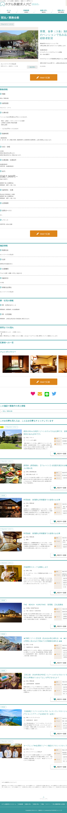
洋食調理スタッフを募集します (36, 567)
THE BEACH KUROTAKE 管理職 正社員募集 (43, 605)
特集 (42, 804)
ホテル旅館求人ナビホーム (9, 804)
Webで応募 (45, 78)
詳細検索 (20, 804)
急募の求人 (28, 804)
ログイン (48, 804)
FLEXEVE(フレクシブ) (56, 810)
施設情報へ (33, 67)
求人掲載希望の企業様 (59, 804)
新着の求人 (36, 804)
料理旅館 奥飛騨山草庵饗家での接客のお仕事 (42, 500)
